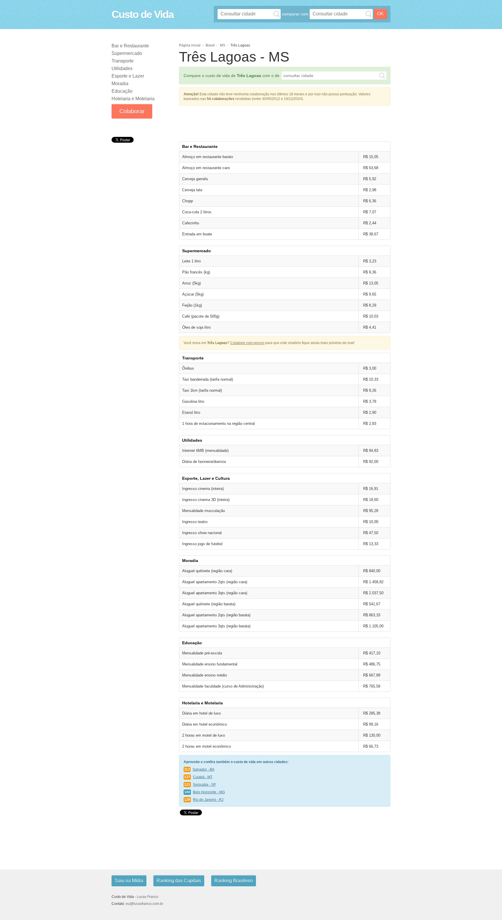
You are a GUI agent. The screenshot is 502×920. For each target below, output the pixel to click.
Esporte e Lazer (128, 76)
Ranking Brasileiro (233, 880)
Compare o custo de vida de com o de (231, 75)
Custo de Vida (142, 14)
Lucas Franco (147, 897)
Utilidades (122, 68)
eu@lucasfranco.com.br (144, 904)
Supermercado (127, 53)
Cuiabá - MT (202, 777)
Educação (122, 91)
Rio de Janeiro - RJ (208, 800)
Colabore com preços (247, 343)
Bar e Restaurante (130, 45)
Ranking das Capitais (179, 880)
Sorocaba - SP (204, 785)
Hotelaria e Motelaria (133, 98)
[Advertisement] (284, 122)
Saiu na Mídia (129, 880)
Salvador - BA (203, 769)
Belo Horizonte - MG (209, 792)
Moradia (120, 83)
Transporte (123, 60)
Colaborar (132, 111)
